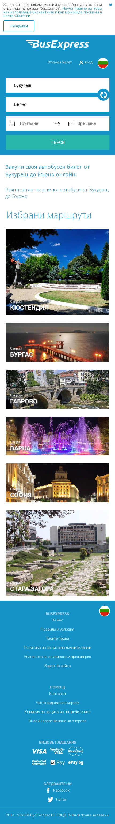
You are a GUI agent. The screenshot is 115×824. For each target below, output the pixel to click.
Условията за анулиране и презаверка (57, 656)
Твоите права (57, 638)
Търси (58, 142)
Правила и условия (57, 629)
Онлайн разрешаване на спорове (57, 721)
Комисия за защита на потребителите (57, 712)
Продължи (19, 26)
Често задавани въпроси (57, 703)
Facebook (61, 790)
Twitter (61, 799)
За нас (57, 620)
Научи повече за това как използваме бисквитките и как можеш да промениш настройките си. (52, 12)
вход (88, 62)
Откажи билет (60, 62)
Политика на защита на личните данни (57, 647)
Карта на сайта (57, 666)
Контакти (57, 693)
